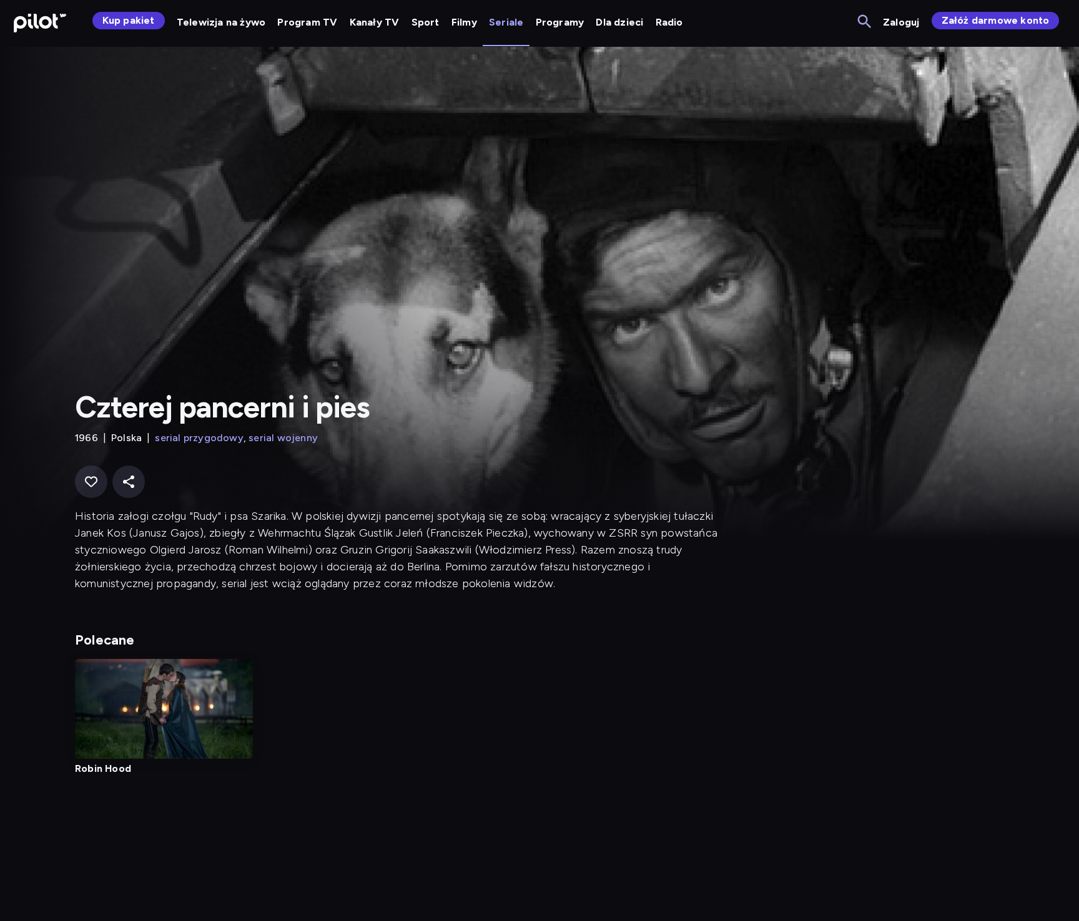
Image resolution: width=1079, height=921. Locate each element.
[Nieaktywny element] (164, 709)
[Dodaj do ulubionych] (91, 481)
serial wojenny (283, 438)
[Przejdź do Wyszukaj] (865, 22)
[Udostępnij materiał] (128, 481)
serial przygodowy (199, 438)
